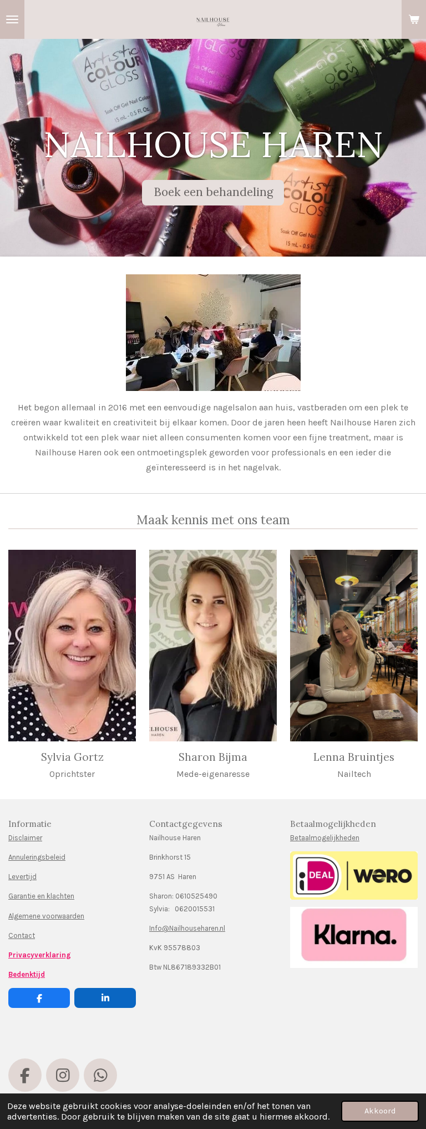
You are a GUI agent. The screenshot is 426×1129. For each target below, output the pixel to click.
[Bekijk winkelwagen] (414, 19)
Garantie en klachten (41, 896)
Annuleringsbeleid (36, 857)
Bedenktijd (26, 974)
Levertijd (22, 876)
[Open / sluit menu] (12, 19)
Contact (21, 935)
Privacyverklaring (39, 955)
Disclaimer (25, 838)
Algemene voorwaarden (46, 916)
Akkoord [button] (379, 1111)
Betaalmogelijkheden (324, 838)
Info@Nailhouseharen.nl (187, 928)
